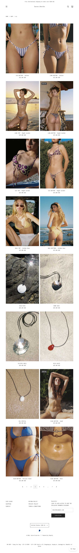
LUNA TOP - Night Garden (22, 133)
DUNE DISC (57, 305)
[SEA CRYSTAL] (22, 394)
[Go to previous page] (22, 487)
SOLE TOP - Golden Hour (22, 248)
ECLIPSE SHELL (22, 363)
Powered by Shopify (47, 535)
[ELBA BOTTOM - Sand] (56, 394)
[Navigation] (6, 6)
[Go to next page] (56, 487)
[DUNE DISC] (56, 279)
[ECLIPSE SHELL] (22, 336)
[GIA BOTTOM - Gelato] (22, 48)
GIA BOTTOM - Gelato (22, 75)
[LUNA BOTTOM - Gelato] (56, 48)
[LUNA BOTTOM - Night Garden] (56, 106)
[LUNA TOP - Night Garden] (22, 106)
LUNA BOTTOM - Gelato (56, 75)
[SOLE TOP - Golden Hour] (22, 221)
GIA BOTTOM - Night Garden (56, 190)
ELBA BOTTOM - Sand (57, 421)
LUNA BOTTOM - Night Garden (56, 133)
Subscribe (58, 515)
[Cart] (72, 6)
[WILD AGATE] (56, 336)
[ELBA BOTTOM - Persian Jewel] (22, 452)
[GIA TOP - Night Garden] (22, 164)
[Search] (68, 6)
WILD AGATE (56, 363)
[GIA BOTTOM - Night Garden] (56, 164)
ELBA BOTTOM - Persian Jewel (22, 478)
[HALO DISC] (22, 279)
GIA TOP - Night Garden (22, 190)
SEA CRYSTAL (22, 421)
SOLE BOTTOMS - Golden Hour (56, 248)
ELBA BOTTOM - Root (57, 478)
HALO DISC (22, 305)
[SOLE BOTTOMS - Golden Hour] (56, 221)
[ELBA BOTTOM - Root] (56, 452)
